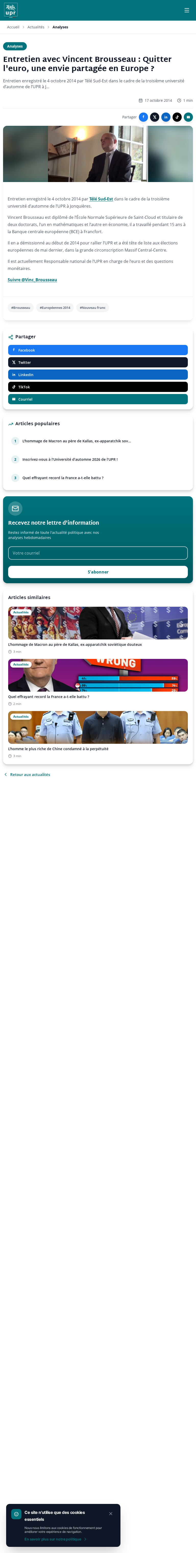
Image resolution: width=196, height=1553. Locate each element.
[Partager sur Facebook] (143, 117)
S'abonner (98, 572)
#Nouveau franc (92, 307)
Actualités (36, 27)
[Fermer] (110, 1513)
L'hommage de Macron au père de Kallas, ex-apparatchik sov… (76, 440)
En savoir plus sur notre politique (52, 1539)
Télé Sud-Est (101, 199)
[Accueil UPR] (11, 10)
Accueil (13, 27)
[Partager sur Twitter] (154, 117)
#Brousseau (20, 307)
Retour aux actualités (30, 774)
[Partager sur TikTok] (177, 117)
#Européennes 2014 (55, 307)
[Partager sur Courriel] (188, 117)
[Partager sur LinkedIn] (165, 117)
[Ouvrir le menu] (187, 10)
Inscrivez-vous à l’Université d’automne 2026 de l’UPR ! (70, 459)
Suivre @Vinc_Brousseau (32, 280)
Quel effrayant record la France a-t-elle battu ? (62, 477)
